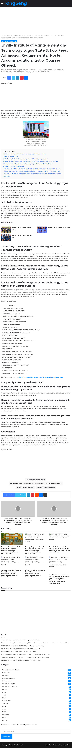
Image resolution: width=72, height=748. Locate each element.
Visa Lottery (5, 703)
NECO (4, 717)
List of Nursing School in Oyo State (59, 228)
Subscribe (6, 737)
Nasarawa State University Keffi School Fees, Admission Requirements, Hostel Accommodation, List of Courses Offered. (11, 550)
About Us (51, 745)
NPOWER (5, 689)
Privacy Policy (66, 745)
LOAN (4, 706)
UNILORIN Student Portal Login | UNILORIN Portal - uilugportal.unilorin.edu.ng (22, 645)
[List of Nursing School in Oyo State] (42, 230)
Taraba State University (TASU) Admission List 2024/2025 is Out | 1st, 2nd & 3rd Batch (25, 657)
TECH (4, 695)
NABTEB (4, 720)
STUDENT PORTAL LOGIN (9, 686)
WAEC (4, 712)
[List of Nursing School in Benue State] (6, 237)
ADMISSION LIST (7, 681)
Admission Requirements (36, 480)
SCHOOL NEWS (6, 700)
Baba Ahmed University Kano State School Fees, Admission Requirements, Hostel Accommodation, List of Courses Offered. (35, 643)
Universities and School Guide (15, 35)
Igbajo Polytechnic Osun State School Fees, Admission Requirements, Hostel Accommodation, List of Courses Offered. (35, 573)
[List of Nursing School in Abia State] (6, 230)
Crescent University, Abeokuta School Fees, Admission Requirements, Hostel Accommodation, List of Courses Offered (11, 573)
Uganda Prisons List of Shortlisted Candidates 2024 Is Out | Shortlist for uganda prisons (25, 654)
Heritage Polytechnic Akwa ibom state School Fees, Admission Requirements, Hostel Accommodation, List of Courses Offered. (35, 550)
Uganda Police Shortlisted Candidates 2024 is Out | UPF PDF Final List (20, 648)
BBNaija (4, 698)
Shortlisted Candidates (8, 678)
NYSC (4, 709)
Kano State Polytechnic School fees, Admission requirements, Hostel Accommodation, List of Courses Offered (59, 549)
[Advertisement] (36, 21)
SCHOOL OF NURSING (8, 683)
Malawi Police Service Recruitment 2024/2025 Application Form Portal (20, 640)
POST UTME (5, 672)
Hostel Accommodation (26, 487)
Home (4, 35)
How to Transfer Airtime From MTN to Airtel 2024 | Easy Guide (18, 651)
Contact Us (58, 745)
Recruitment (5, 675)
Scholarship (5, 714)
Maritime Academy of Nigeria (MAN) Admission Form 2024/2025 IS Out (20, 660)
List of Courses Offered (46, 487)
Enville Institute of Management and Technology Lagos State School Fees (36, 483)
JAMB (4, 692)
